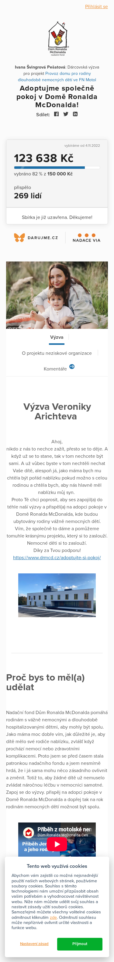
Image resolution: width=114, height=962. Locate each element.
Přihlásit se (96, 7)
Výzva (57, 337)
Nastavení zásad (34, 943)
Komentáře (59, 368)
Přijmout (79, 943)
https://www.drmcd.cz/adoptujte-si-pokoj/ (57, 558)
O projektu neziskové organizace (57, 353)
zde (53, 917)
